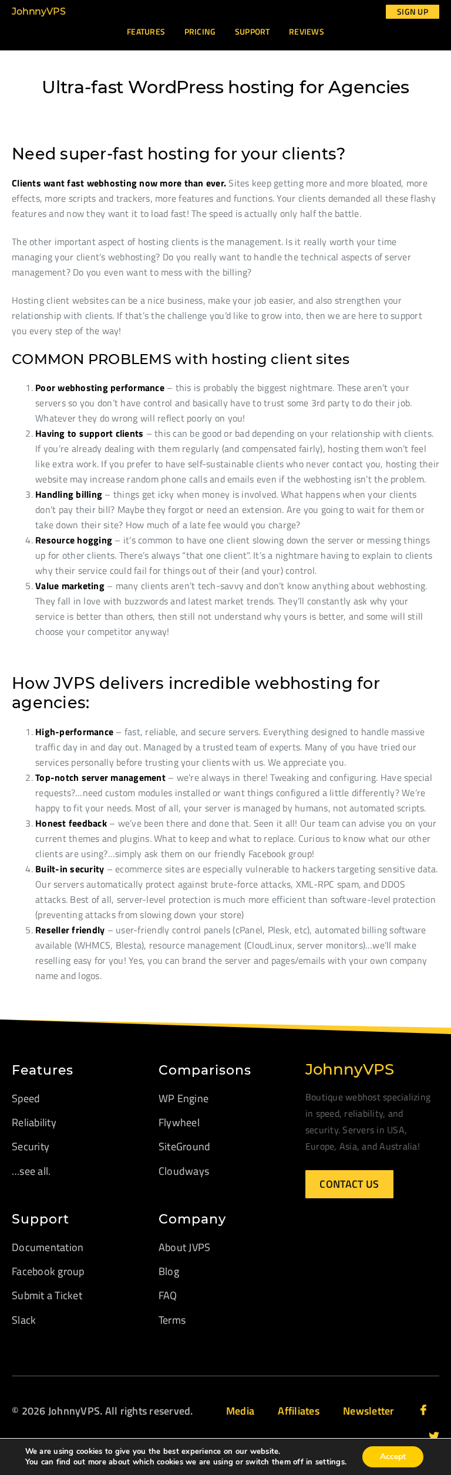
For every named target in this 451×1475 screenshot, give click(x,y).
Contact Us (349, 1184)
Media (240, 1411)
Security (30, 1146)
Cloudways (184, 1171)
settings (330, 1462)
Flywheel (179, 1122)
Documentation (47, 1247)
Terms (172, 1320)
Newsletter (369, 1411)
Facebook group (48, 1271)
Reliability (34, 1122)
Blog (169, 1271)
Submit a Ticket (47, 1295)
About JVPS (185, 1247)
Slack (24, 1320)
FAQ (168, 1295)
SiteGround (185, 1146)
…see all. (31, 1171)
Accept (393, 1456)
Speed (26, 1098)
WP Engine (183, 1098)
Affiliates (298, 1411)
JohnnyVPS (39, 11)
